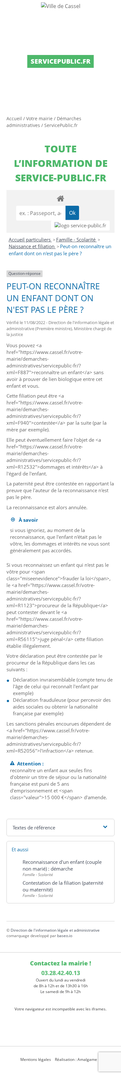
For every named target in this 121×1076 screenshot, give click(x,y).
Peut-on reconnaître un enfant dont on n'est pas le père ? (60, 250)
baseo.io (64, 935)
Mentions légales (35, 1059)
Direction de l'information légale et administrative (55, 930)
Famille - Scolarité (76, 239)
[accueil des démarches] (60, 198)
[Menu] (9, 11)
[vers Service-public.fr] (80, 226)
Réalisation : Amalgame (76, 1059)
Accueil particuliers (30, 239)
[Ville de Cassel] (60, 6)
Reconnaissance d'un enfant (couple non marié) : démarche (62, 865)
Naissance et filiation (32, 246)
